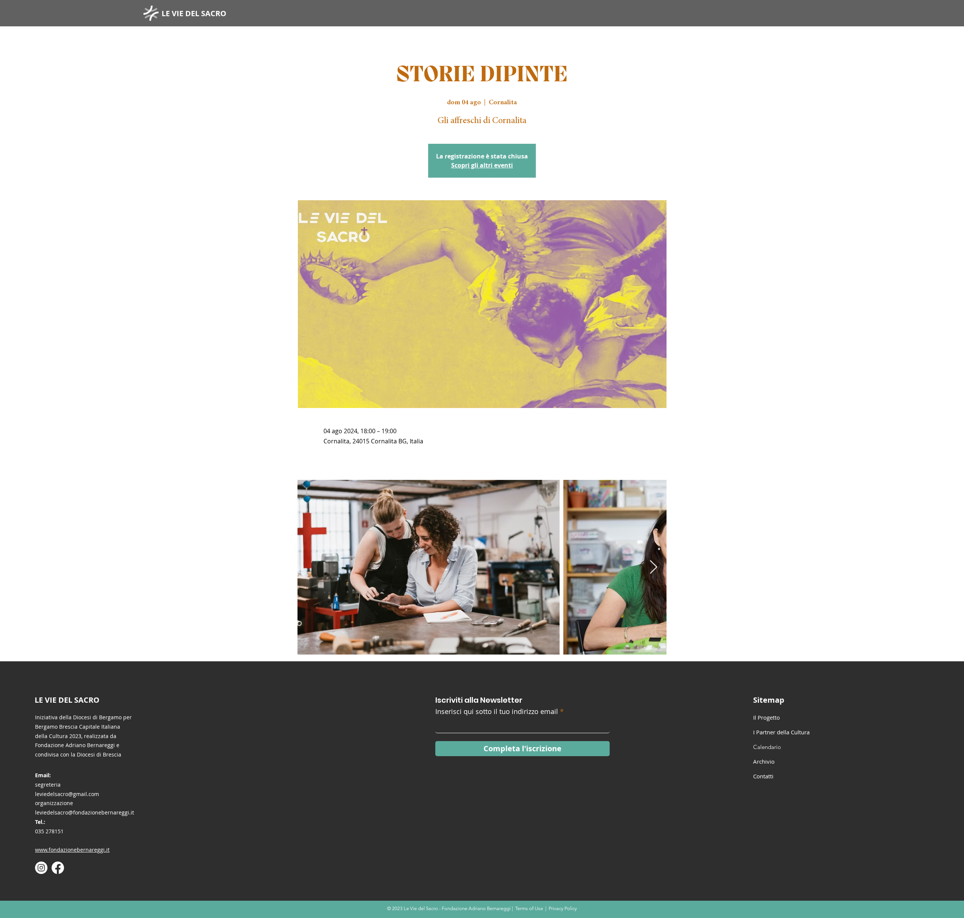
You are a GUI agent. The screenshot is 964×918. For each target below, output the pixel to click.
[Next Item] (653, 567)
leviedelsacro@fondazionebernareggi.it (84, 812)
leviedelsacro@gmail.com (67, 794)
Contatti (763, 776)
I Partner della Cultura (781, 732)
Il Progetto (766, 717)
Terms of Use (529, 908)
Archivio (764, 761)
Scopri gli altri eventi (482, 165)
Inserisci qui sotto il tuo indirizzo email (496, 711)
